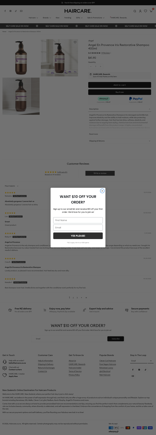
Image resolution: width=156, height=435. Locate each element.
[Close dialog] (102, 191)
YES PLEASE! (78, 235)
